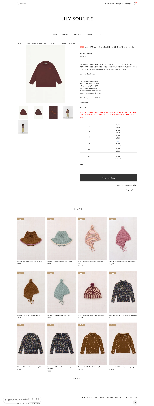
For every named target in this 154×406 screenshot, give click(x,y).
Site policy (110, 397)
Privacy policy (119, 397)
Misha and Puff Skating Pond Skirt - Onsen (59, 261)
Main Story (34, 43)
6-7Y (54, 43)
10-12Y (64, 43)
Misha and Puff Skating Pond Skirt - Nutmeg (29, 261)
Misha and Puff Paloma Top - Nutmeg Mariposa (122, 367)
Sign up (120, 3)
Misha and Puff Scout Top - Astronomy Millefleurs (31, 367)
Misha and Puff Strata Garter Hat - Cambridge (91, 315)
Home (83, 397)
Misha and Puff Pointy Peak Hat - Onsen (58, 315)
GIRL (69, 43)
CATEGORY (76, 34)
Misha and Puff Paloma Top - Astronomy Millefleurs (59, 367)
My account (110, 3)
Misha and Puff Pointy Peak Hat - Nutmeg (28, 315)
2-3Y (45, 43)
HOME (55, 34)
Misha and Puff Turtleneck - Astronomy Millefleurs (123, 315)
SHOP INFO (65, 34)
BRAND (89, 34)
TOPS (27, 43)
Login (129, 3)
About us (90, 397)
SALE (99, 34)
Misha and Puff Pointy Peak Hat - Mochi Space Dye (91, 262)
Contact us (129, 397)
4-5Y (50, 43)
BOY (74, 43)
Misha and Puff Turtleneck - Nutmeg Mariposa (91, 367)
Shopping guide (99, 397)
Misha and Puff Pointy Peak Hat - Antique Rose (122, 261)
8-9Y (59, 43)
